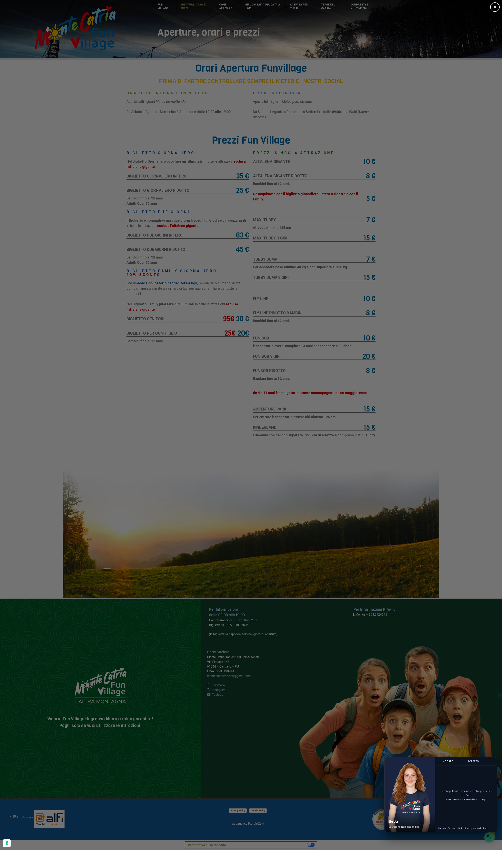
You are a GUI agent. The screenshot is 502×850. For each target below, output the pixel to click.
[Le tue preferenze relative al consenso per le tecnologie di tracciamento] (7, 843)
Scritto (473, 761)
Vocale (448, 761)
